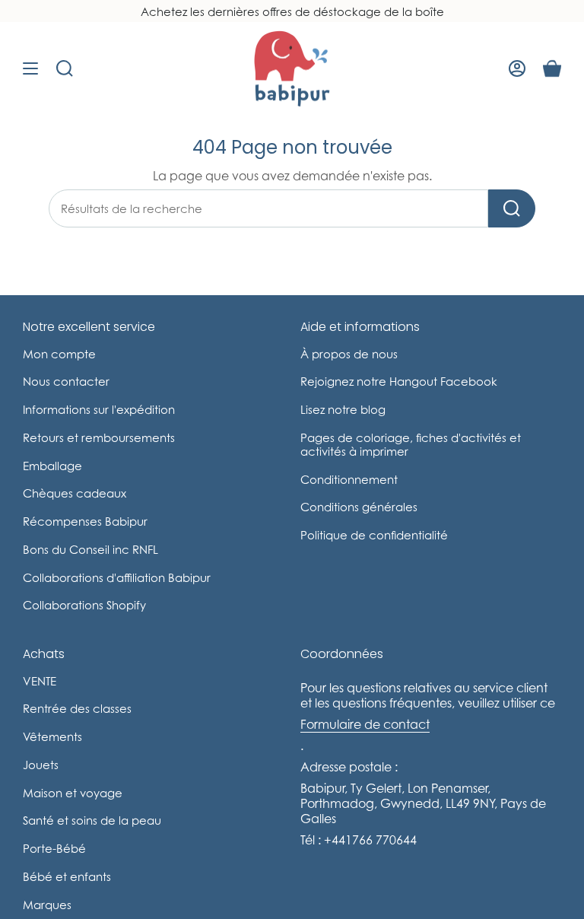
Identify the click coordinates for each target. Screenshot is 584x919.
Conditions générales (358, 507)
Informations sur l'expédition (99, 409)
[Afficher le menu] (30, 68)
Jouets (41, 764)
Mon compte (59, 354)
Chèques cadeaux (74, 493)
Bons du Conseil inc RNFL (90, 549)
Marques (47, 904)
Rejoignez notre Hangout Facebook (398, 381)
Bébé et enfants (67, 876)
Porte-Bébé (54, 848)
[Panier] (552, 68)
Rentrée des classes (77, 708)
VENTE (39, 681)
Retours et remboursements (99, 437)
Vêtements (52, 736)
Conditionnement (349, 479)
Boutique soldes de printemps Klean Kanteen (292, 11)
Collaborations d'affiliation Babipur (117, 577)
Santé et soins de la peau (92, 820)
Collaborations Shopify (84, 605)
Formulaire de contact (365, 724)
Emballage (52, 465)
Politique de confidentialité (374, 535)
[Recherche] (511, 208)
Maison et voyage (72, 793)
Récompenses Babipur (85, 521)
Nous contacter (66, 381)
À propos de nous (349, 354)
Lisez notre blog (343, 409)
